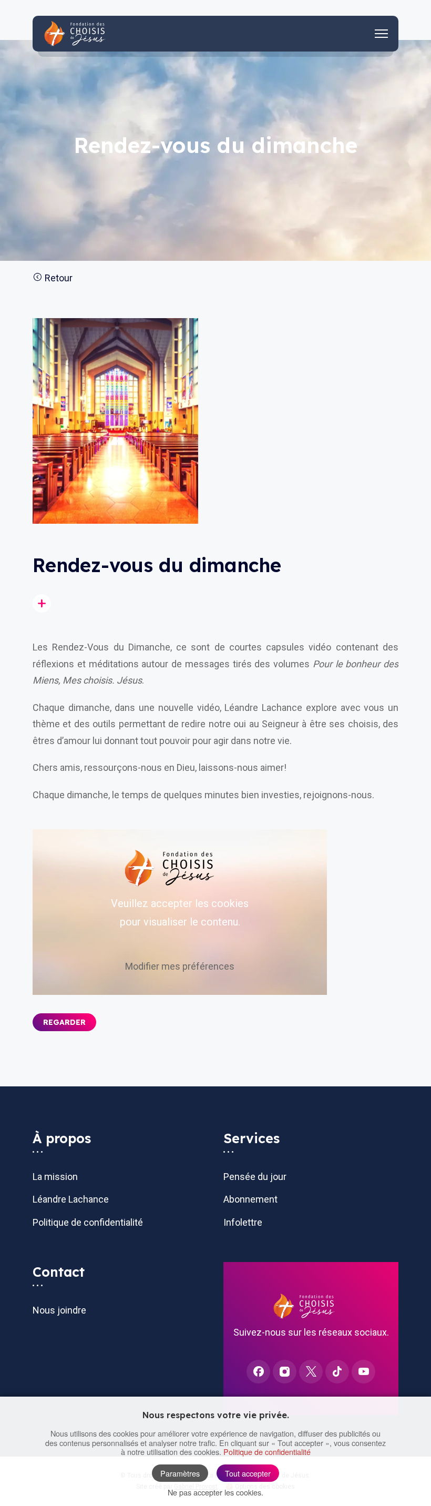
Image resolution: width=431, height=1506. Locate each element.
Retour (58, 277)
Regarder (64, 1022)
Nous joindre (59, 1310)
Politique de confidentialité (88, 1222)
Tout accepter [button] (248, 1473)
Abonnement (250, 1199)
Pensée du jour (254, 1176)
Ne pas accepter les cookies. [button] (215, 1492)
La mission (55, 1176)
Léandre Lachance (71, 1199)
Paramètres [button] (180, 1473)
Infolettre (242, 1222)
